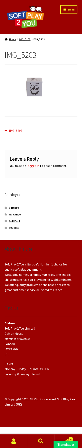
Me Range (15, 214)
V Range (14, 208)
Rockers (14, 228)
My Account (13, 441)
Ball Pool (14, 221)
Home (12, 39)
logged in (33, 166)
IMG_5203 (24, 39)
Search (41, 441)
